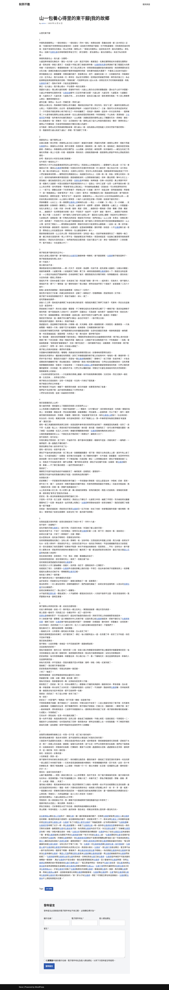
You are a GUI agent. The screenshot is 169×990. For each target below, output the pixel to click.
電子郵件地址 (78, 918)
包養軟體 (123, 822)
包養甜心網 (88, 365)
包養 (72, 816)
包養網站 (72, 866)
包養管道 (57, 847)
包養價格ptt (45, 816)
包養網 (42, 146)
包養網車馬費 (99, 65)
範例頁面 (146, 4)
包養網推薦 (97, 844)
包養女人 (118, 816)
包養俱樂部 (91, 841)
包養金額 (66, 93)
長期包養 (78, 181)
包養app (90, 866)
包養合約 (76, 832)
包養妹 (97, 847)
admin (43, 23)
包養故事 (68, 828)
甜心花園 (57, 816)
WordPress (39, 987)
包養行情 (108, 847)
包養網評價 (43, 825)
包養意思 (74, 256)
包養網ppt (51, 872)
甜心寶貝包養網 (83, 822)
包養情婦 (74, 835)
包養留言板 (118, 832)
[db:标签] (49, 889)
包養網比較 (88, 825)
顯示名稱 (48, 918)
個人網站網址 (104, 918)
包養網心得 (73, 202)
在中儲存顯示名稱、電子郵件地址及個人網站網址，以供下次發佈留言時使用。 (81, 961)
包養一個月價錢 (116, 844)
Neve (21, 987)
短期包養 (54, 52)
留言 (46, 928)
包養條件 (43, 83)
